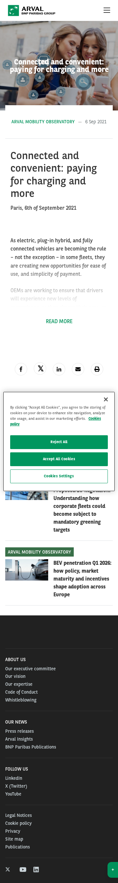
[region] (59, 441)
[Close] (106, 399)
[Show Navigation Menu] (106, 10)
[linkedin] (36, 870)
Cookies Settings (59, 476)
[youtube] (22, 870)
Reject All (59, 442)
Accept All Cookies (59, 459)
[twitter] (8, 870)
